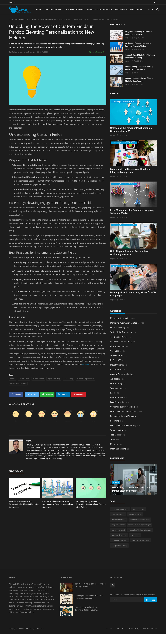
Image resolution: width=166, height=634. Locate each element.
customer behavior (119, 519)
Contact (12, 2)
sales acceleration (118, 514)
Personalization (38, 379)
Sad (80, 421)
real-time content (118, 530)
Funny (54, 421)
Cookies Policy (121, 628)
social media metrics (119, 535)
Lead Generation (53, 9)
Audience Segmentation (85, 379)
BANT (112, 392)
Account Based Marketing (121, 374)
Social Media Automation (121, 332)
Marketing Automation (98, 9)
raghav (29, 441)
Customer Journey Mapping (122, 406)
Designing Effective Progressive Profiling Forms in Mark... (138, 44)
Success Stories (117, 355)
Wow (93, 421)
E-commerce (115, 369)
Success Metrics (117, 430)
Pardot (12, 379)
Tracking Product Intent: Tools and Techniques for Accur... (89, 596)
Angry (67, 421)
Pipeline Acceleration (119, 540)
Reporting (120, 9)
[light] (155, 2)
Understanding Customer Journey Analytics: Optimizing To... (139, 68)
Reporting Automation (120, 509)
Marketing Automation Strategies (43, 19)
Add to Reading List (98, 52)
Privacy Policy (134, 628)
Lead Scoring (68, 379)
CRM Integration (117, 346)
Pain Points (135, 535)
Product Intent (116, 397)
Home (38, 9)
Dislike (28, 421)
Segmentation (116, 388)
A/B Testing (115, 378)
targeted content (118, 525)
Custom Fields (24, 379)
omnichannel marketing (140, 540)
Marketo (114, 444)
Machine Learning (75, 9)
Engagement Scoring (119, 545)
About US (109, 628)
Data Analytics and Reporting (123, 425)
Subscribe (150, 600)
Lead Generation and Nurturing (124, 411)
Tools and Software (118, 336)
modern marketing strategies (139, 525)
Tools (149, 9)
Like (15, 421)
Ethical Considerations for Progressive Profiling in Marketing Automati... (24, 504)
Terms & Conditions (149, 628)
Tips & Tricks (136, 9)
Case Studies (115, 350)
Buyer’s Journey (138, 509)
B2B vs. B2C (115, 360)
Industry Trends (117, 364)
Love (41, 421)
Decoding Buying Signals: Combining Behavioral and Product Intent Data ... (91, 504)
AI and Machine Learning (121, 341)
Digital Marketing (54, 379)
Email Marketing (117, 327)
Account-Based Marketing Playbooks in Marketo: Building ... (140, 56)
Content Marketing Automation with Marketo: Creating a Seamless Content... (57, 504)
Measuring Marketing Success (140, 530)
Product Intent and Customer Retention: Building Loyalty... (86, 608)
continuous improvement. (140, 519)
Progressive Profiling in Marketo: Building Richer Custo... (138, 33)
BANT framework (135, 514)
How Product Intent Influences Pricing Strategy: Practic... (90, 585)
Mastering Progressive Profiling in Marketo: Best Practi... (139, 79)
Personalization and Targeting (123, 416)
